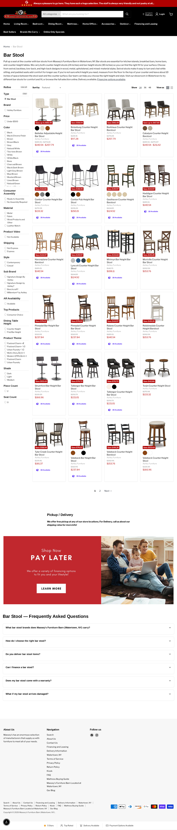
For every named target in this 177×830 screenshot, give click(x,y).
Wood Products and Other (16, 221)
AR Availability (12, 298)
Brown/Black (13, 142)
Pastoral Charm (14, 359)
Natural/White (13, 148)
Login (162, 14)
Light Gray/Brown (15, 171)
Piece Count (11, 385)
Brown (10, 139)
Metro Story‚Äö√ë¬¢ (16, 353)
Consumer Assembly (10, 192)
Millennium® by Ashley (17, 292)
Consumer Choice (15, 315)
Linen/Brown (13, 180)
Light (9, 376)
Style (6, 257)
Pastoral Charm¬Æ (15, 343)
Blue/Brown (12, 174)
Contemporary (13, 262)
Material (8, 208)
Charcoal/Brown (14, 164)
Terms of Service (55, 759)
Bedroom (38, 24)
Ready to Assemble (15, 199)
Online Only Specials (54, 32)
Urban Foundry (13, 362)
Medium (11, 380)
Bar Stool (11, 99)
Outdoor (124, 24)
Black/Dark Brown (15, 167)
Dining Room (55, 24)
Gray (9, 145)
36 (145, 87)
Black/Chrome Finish (16, 135)
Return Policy (53, 767)
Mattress (72, 24)
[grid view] (168, 88)
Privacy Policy (53, 763)
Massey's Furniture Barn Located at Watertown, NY (25, 808)
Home (6, 24)
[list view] (172, 88)
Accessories (108, 24)
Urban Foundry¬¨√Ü (15, 349)
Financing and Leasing (146, 24)
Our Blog (51, 790)
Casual (10, 265)
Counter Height (14, 329)
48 (150, 87)
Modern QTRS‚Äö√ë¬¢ (17, 356)
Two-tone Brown (14, 151)
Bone (9, 161)
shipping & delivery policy (158, 660)
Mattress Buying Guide (58, 779)
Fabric (10, 216)
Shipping (9, 243)
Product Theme (12, 338)
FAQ (49, 775)
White (10, 155)
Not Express (12, 248)
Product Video (12, 231)
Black (9, 132)
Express (10, 251)
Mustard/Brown (14, 177)
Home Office (89, 24)
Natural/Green (13, 183)
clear (25, 94)
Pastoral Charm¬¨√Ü (16, 346)
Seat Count (10, 397)
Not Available (13, 237)
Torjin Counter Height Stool (156, 385)
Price (7, 116)
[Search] (127, 14)
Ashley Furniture (14, 110)
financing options (28, 674)
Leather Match (13, 226)
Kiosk (49, 771)
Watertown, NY (54, 755)
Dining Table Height (11, 322)
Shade (7, 368)
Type (6, 94)
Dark (9, 373)
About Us (51, 739)
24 (140, 87)
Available (11, 303)
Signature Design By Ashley (16, 278)
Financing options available (111, 79)
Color (7, 127)
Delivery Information (57, 751)
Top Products (11, 309)
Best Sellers (9, 32)
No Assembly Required (17, 202)
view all (24, 87)
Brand (7, 105)
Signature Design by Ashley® (16, 284)
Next (107, 491)
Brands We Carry (29, 32)
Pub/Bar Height (14, 332)
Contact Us (52, 743)
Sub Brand (10, 271)
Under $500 (12, 121)
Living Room (20, 24)
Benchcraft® (12, 289)
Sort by (36, 87)
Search (50, 735)
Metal (9, 213)
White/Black (12, 158)
